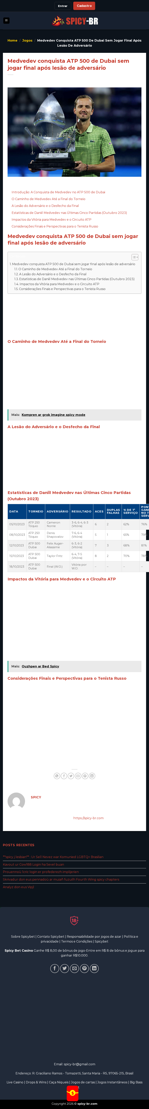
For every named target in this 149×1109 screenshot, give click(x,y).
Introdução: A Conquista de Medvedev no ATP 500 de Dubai (58, 192)
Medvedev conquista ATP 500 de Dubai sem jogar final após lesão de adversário (73, 264)
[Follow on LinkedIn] (94, 968)
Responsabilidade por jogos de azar (94, 936)
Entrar (63, 6)
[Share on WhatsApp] (57, 776)
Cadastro (84, 6)
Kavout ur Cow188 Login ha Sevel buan (33, 864)
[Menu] (6, 20)
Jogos (27, 40)
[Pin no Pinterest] (85, 776)
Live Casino (15, 1082)
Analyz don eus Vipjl (18, 887)
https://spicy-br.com (88, 818)
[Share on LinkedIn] (92, 776)
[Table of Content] (135, 257)
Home (12, 40)
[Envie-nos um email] (74, 968)
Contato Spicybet (50, 936)
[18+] (74, 920)
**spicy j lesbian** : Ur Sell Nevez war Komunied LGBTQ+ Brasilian (53, 857)
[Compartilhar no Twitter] (71, 776)
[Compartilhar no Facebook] (64, 776)
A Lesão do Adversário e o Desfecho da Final (45, 206)
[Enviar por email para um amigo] (78, 776)
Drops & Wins (36, 1082)
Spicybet (101, 941)
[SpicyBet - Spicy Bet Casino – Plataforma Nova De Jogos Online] (74, 21)
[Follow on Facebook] (54, 968)
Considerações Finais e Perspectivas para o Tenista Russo (55, 226)
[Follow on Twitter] (64, 968)
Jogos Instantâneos (112, 1082)
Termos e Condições (76, 941)
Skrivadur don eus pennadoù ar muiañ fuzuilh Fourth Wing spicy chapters (61, 879)
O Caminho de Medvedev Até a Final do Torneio (48, 199)
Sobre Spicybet (23, 936)
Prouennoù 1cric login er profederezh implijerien (41, 872)
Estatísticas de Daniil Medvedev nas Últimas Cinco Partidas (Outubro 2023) (69, 213)
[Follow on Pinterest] (84, 968)
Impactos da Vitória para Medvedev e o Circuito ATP (51, 219)
